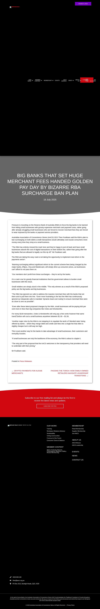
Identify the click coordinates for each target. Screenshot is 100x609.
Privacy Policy (70, 605)
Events (57, 80)
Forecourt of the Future (54, 438)
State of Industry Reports (54, 450)
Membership (48, 80)
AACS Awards (64, 80)
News (70, 80)
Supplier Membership (78, 431)
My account (93, 80)
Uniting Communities (53, 436)
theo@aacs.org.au (18, 580)
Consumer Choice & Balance (56, 440)
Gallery (64, 451)
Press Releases (26, 361)
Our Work (29, 80)
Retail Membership (78, 428)
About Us (77, 80)
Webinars (59, 451)
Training (49, 428)
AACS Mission (76, 443)
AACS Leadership (77, 445)
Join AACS (75, 433)
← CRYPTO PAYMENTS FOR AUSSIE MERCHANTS (27, 372)
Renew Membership (53, 452)
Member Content (37, 80)
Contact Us (85, 80)
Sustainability (51, 433)
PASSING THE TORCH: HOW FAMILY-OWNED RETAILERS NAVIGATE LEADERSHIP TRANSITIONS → (69, 373)
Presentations (51, 451)
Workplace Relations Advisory (56, 431)
